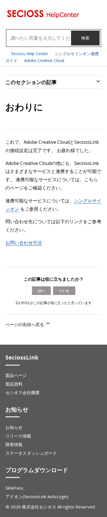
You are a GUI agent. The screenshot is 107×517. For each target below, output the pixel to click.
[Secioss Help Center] (42, 17)
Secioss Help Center (29, 53)
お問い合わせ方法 (23, 242)
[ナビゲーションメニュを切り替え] (98, 14)
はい (41, 290)
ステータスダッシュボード (31, 453)
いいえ (64, 290)
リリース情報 (18, 436)
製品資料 (14, 384)
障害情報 (14, 444)
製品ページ (16, 375)
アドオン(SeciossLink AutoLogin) (36, 496)
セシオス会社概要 (22, 392)
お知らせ (14, 427)
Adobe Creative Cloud (44, 60)
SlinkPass (14, 488)
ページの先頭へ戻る (25, 324)
